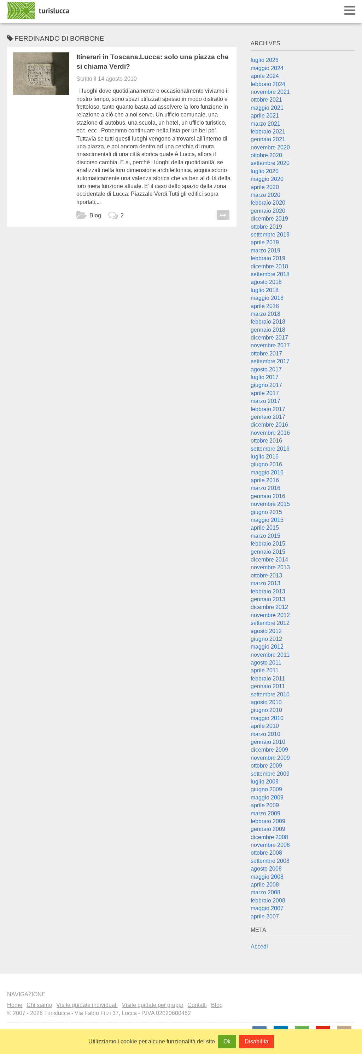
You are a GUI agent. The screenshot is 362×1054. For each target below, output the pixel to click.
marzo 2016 (265, 488)
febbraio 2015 (268, 544)
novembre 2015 (270, 504)
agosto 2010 (266, 702)
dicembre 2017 (269, 338)
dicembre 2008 (269, 837)
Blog (95, 215)
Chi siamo (39, 1005)
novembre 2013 (270, 567)
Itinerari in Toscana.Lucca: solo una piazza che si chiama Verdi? (152, 61)
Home (14, 1005)
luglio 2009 (265, 782)
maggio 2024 (267, 68)
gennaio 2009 (268, 829)
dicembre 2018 (269, 266)
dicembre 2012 (269, 607)
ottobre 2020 (266, 155)
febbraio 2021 (268, 132)
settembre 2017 (270, 361)
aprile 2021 (265, 116)
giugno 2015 (266, 512)
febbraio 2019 (268, 258)
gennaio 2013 (268, 599)
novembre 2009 (270, 758)
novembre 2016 (270, 433)
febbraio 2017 (268, 409)
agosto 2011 (266, 663)
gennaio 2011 (268, 686)
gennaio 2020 (268, 211)
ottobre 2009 (266, 766)
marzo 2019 (265, 250)
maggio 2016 (267, 472)
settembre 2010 (270, 694)
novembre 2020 (270, 147)
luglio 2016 (265, 457)
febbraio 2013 (268, 591)
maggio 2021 (267, 108)
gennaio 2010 (268, 742)
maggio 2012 (267, 647)
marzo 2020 (265, 195)
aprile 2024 (265, 76)
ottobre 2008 (266, 853)
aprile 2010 (265, 726)
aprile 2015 (265, 528)
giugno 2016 (266, 464)
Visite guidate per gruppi (152, 1005)
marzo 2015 (265, 536)
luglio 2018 (265, 290)
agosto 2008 (266, 869)
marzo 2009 (265, 813)
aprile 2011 (265, 670)
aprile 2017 (265, 393)
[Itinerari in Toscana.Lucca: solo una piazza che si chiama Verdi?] (41, 80)
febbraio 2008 (268, 901)
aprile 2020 (265, 187)
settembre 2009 (270, 774)
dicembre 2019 (269, 219)
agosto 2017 (266, 369)
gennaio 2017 (268, 417)
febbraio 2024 (268, 84)
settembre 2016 (270, 449)
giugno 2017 (266, 385)
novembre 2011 (270, 655)
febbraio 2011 (268, 679)
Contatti (197, 1005)
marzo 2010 (265, 734)
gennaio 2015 (268, 552)
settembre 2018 (270, 274)
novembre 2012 (270, 615)
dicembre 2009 (269, 750)
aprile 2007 (265, 916)
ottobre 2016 (266, 441)
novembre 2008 (270, 845)
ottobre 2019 (266, 227)
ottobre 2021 (266, 100)
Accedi (259, 947)
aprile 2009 (265, 805)
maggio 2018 (267, 298)
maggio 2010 (267, 718)
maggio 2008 (267, 877)
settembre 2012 (270, 623)
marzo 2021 (265, 124)
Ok (226, 1041)
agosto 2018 (266, 282)
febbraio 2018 (268, 322)
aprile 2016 (265, 480)
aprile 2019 (265, 242)
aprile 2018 (265, 306)
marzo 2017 (265, 401)
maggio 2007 (267, 908)
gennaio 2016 (268, 496)
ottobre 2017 (266, 354)
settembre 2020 (270, 163)
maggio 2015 (267, 520)
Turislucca (39, 10)
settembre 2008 (270, 861)
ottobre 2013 (266, 575)
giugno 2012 (266, 639)
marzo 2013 (265, 583)
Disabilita (256, 1041)
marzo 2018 (265, 314)
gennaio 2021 (268, 139)
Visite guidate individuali (87, 1005)
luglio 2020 (265, 171)
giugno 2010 (266, 710)
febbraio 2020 (268, 203)
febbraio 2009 (268, 821)
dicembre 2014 (269, 560)
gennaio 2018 (268, 330)
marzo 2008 (265, 892)
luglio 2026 (265, 60)
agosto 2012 (266, 631)
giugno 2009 (266, 789)
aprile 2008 (265, 885)
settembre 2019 (270, 235)
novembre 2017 (270, 345)
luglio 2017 (265, 377)
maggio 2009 (267, 797)
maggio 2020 (267, 179)
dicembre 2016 (269, 425)
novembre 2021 (270, 92)
